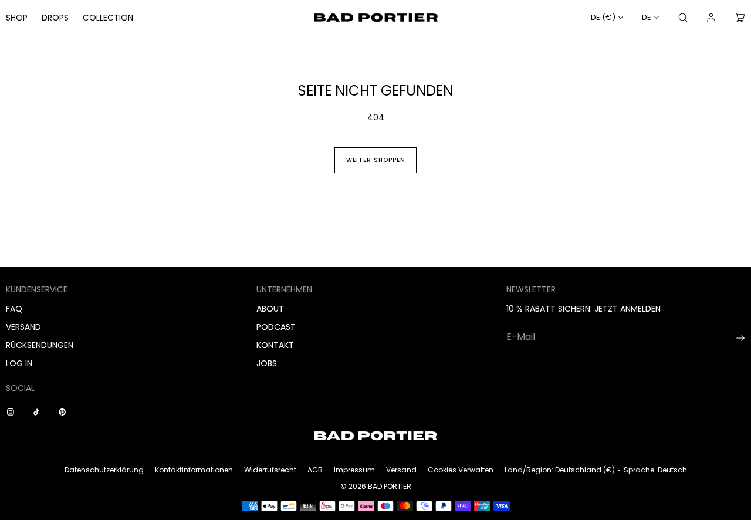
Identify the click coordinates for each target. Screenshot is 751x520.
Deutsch (672, 470)
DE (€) (603, 17)
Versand (401, 470)
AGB (315, 470)
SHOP (17, 17)
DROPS (55, 17)
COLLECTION (108, 17)
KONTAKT (275, 345)
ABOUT (270, 309)
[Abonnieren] (730, 338)
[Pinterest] (64, 412)
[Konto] (711, 17)
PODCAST (276, 327)
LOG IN (19, 363)
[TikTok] (39, 412)
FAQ (14, 309)
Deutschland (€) (585, 470)
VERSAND (23, 327)
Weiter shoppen (375, 160)
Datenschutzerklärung (104, 470)
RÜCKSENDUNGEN (39, 345)
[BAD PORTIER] (376, 17)
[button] (683, 17)
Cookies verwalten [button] (460, 470)
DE (646, 17)
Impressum (354, 470)
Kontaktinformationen (194, 470)
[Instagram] (13, 412)
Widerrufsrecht (270, 470)
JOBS (266, 363)
